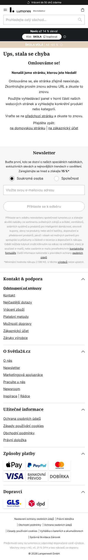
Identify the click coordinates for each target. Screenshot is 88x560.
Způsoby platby (19, 454)
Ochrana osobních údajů (22, 418)
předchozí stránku (39, 116)
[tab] (44, 309)
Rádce (25, 396)
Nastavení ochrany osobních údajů (34, 519)
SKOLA (41, 36)
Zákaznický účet (16, 331)
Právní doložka (14, 440)
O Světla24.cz (16, 351)
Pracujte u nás (14, 382)
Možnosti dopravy (17, 323)
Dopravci (12, 492)
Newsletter (11, 367)
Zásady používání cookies (23, 426)
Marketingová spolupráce (23, 374)
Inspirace (10, 396)
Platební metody (16, 316)
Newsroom (11, 389)
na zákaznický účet (63, 128)
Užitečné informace (23, 409)
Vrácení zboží (14, 309)
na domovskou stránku (27, 128)
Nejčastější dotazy (17, 302)
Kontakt (9, 295)
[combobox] (44, 20)
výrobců (62, 262)
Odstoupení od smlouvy (22, 288)
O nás (7, 360)
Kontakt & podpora (23, 279)
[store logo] (30, 10)
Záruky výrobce (15, 338)
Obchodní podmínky (19, 433)
